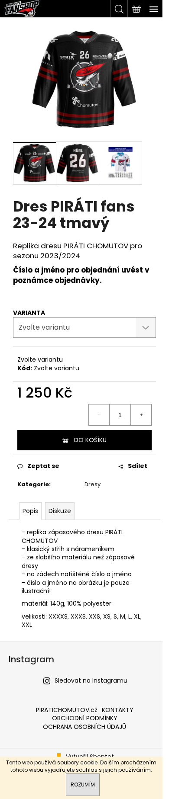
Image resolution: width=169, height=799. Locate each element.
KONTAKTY (117, 710)
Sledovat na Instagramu (91, 680)
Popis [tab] (30, 511)
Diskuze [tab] (60, 511)
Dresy (92, 484)
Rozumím (83, 784)
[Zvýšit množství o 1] (140, 414)
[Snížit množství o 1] (99, 414)
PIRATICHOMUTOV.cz (67, 710)
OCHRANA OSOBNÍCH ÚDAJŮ (84, 726)
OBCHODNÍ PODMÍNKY (84, 718)
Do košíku (90, 440)
